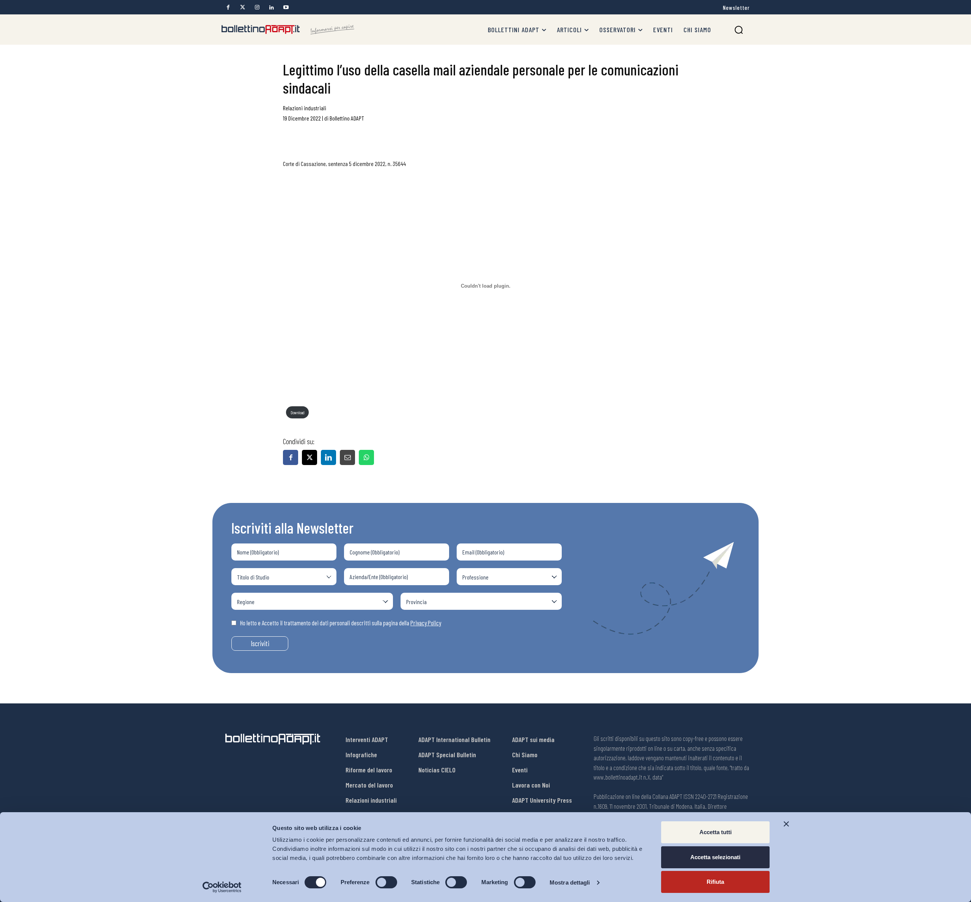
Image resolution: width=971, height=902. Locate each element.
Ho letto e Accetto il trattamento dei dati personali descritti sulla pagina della (340, 622)
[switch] (386, 882)
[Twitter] (242, 7)
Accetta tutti (715, 832)
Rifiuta (715, 882)
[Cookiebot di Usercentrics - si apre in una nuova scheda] (222, 887)
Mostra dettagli (570, 882)
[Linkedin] (271, 7)
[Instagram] (257, 7)
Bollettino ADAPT (347, 118)
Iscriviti (260, 643)
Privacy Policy (425, 622)
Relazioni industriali (304, 107)
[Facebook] (228, 7)
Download (298, 412)
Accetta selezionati (715, 857)
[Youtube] (285, 7)
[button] (738, 30)
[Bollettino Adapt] (288, 29)
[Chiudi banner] (786, 824)
